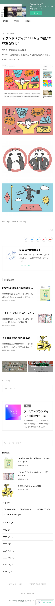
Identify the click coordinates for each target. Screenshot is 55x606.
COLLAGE (43, 509)
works (16, 20)
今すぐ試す (36, 13)
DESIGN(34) (6, 222)
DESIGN (10, 509)
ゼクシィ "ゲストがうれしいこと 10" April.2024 (25, 312)
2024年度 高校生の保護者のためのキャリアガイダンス (28, 287)
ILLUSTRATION (13, 514)
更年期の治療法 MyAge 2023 (16, 337)
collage (28, 20)
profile (5, 20)
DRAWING (26, 509)
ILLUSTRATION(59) (19, 222)
